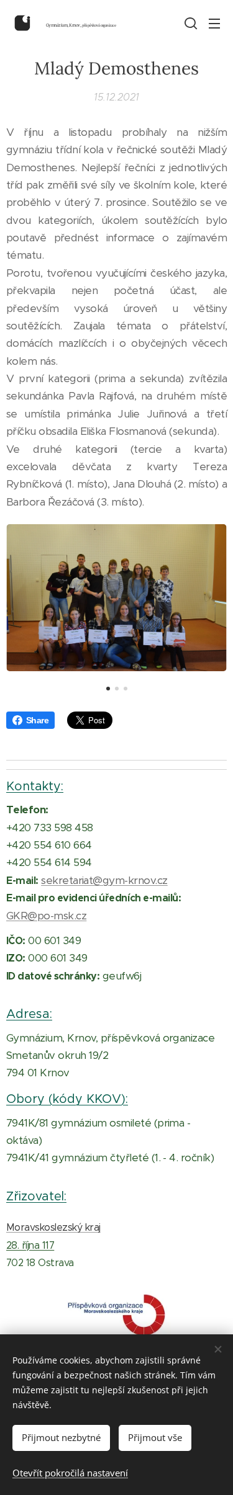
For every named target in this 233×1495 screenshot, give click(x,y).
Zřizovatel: (36, 1196)
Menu (214, 23)
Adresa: (29, 1013)
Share (37, 720)
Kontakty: (34, 786)
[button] (189, 22)
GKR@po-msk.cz (46, 915)
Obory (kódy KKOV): (67, 1098)
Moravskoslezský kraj (53, 1227)
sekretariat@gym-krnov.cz (104, 880)
